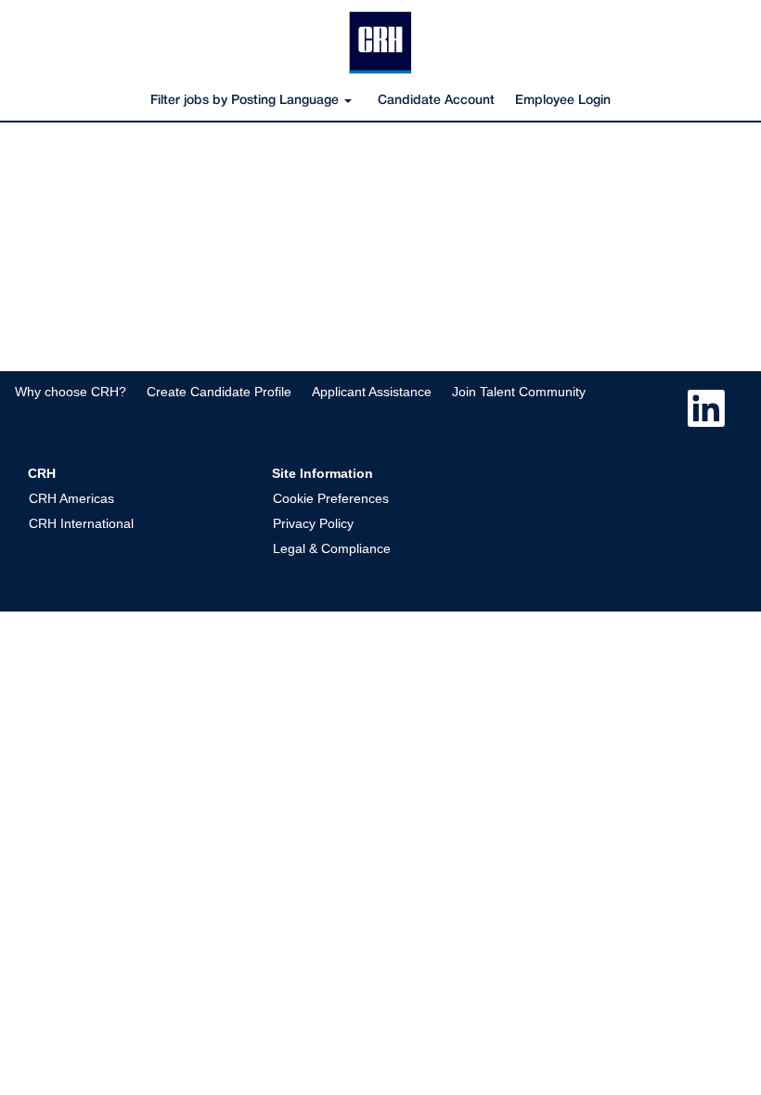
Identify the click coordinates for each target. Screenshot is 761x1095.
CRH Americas (71, 498)
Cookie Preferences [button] (331, 498)
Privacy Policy (313, 523)
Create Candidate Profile (219, 391)
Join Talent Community (519, 391)
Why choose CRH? (70, 391)
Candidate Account (436, 101)
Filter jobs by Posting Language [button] (246, 101)
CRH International (81, 523)
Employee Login (563, 101)
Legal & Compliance (332, 548)
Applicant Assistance (372, 391)
